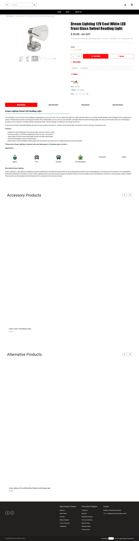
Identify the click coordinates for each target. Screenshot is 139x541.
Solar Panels (63, 513)
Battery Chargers (64, 520)
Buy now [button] (122, 56)
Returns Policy (86, 523)
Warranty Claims (86, 526)
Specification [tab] (53, 105)
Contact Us (85, 510)
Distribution (63, 526)
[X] (80, 94)
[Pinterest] (83, 94)
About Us (84, 513)
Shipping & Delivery (87, 516)
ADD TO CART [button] (97, 56)
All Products (9, 16)
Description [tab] (21, 105)
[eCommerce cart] (132, 5)
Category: (73, 90)
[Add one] (79, 56)
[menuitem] (59, 12)
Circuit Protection (65, 523)
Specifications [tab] (118, 105)
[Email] (87, 94)
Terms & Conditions (87, 520)
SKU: (72, 86)
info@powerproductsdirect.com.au (117, 513)
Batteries (62, 510)
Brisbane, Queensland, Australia (112, 510)
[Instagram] (12, 513)
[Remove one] (73, 56)
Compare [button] (75, 74)
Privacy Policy (86, 529)
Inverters (62, 516)
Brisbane (74, 68)
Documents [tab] (86, 105)
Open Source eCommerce (126, 538)
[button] (129, 205)
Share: (72, 94)
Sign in (125, 5)
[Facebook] (76, 94)
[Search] (34, 5)
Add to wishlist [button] (77, 62)
